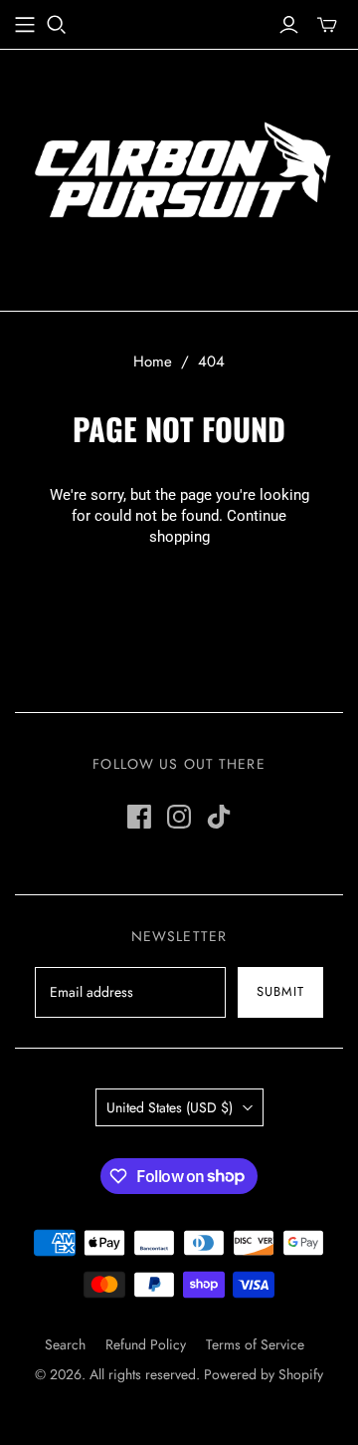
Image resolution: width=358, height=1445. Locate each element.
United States (169, 1107)
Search (65, 1344)
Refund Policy (145, 1344)
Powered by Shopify (263, 1374)
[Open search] (57, 25)
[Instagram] (179, 817)
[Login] (288, 25)
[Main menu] (25, 25)
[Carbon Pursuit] (179, 174)
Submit (280, 991)
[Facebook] (139, 817)
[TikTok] (219, 817)
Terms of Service (255, 1344)
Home (152, 361)
